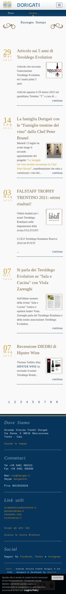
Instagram (54, 556)
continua (57, 100)
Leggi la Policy (31, 590)
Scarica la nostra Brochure (22, 535)
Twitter (39, 556)
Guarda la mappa (15, 443)
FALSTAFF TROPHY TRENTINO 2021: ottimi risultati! (38, 197)
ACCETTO (57, 578)
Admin (9, 569)
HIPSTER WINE (27, 366)
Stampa (33, 13)
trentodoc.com (13, 514)
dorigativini (20, 479)
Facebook (26, 556)
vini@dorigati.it (20, 475)
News (11, 13)
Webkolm (51, 572)
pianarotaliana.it (14, 511)
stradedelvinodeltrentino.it (20, 507)
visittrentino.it (12, 518)
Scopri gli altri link (17, 528)
